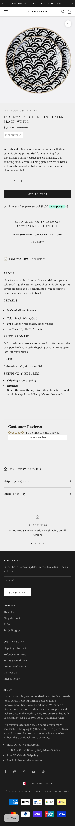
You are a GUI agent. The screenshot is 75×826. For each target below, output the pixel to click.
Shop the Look (12, 618)
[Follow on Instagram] (15, 772)
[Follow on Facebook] (5, 772)
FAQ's (7, 624)
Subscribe (17, 592)
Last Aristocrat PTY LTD (20, 110)
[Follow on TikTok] (43, 772)
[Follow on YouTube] (34, 772)
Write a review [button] (37, 437)
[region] (37, 526)
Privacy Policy (12, 678)
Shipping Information (16, 648)
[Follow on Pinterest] (24, 772)
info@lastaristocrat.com (29, 760)
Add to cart (37, 194)
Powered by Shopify (55, 791)
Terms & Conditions (15, 660)
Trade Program (12, 630)
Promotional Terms (15, 666)
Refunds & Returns (15, 654)
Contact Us (10, 672)
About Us (9, 612)
